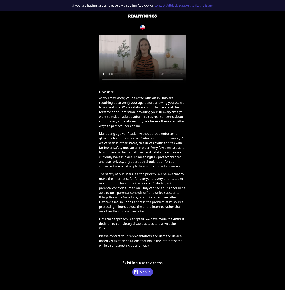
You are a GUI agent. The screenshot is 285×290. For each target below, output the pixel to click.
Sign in (145, 272)
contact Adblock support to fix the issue (183, 5)
